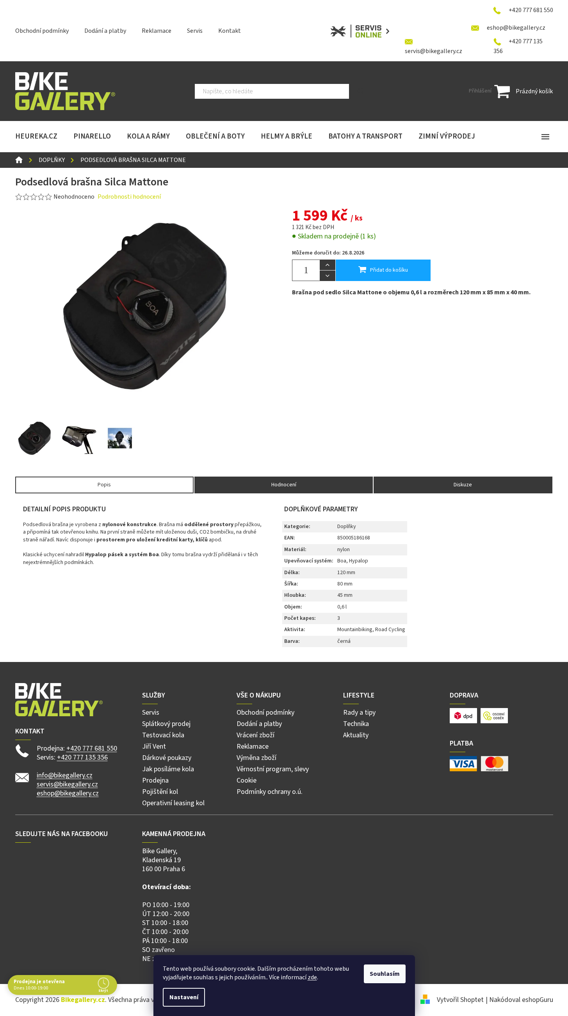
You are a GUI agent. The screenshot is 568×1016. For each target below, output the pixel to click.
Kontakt (229, 31)
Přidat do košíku (389, 270)
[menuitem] (36, 136)
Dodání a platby (105, 31)
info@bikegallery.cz (65, 775)
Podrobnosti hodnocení (129, 197)
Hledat (361, 91)
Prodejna (155, 780)
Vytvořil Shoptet (460, 1000)
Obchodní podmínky (42, 31)
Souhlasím (385, 974)
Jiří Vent (154, 746)
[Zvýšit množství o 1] (327, 265)
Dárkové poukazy (166, 757)
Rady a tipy (359, 712)
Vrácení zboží (255, 735)
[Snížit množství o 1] (327, 275)
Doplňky (346, 526)
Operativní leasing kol (173, 803)
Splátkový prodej (166, 723)
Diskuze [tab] (463, 485)
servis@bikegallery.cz (67, 784)
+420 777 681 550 (91, 748)
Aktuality (356, 735)
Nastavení (183, 997)
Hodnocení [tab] (283, 485)
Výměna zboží (256, 757)
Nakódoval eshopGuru (521, 1000)
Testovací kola (163, 735)
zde (312, 977)
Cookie (246, 780)
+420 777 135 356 (82, 757)
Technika (356, 723)
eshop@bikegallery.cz (68, 793)
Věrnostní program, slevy (273, 769)
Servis (195, 31)
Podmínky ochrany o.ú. (270, 791)
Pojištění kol (160, 791)
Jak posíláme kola (168, 769)
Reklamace (156, 31)
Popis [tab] (104, 485)
